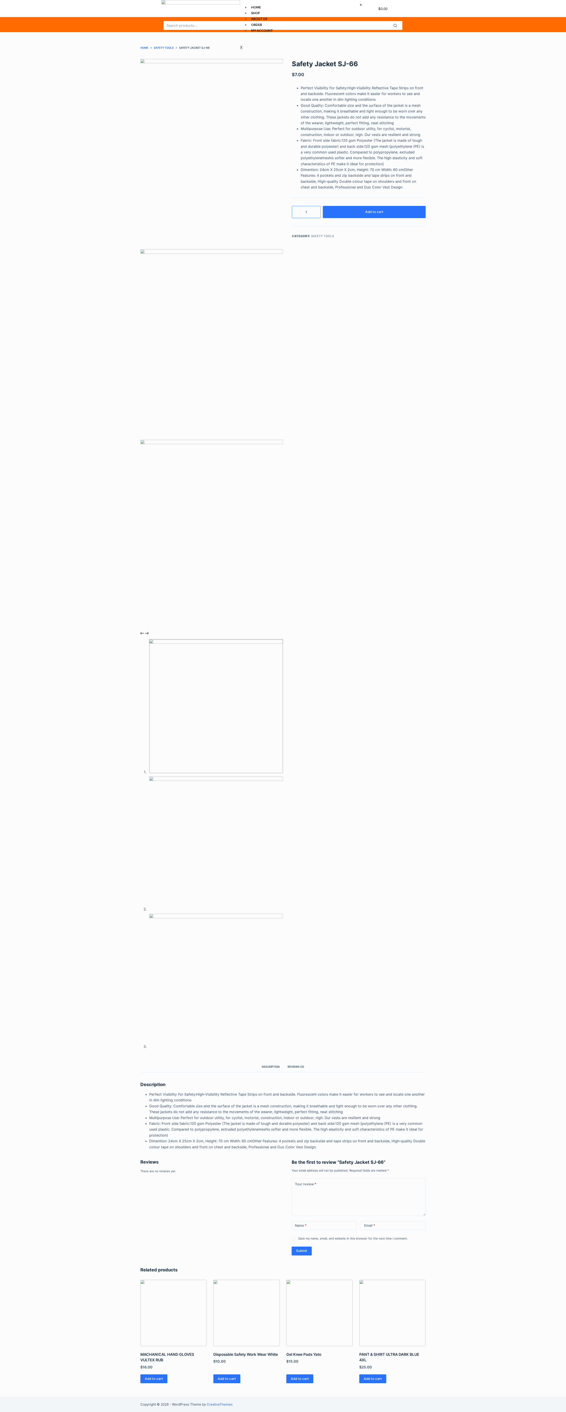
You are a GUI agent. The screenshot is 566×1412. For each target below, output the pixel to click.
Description (271, 1066)
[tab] (271, 1066)
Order (256, 25)
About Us (259, 19)
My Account (262, 30)
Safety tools (322, 236)
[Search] (398, 25)
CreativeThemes (220, 1404)
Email (369, 1225)
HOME (256, 7)
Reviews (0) (296, 1066)
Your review (305, 1184)
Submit (301, 1251)
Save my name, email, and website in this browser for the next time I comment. (353, 1238)
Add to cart (374, 212)
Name (301, 1225)
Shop (255, 13)
